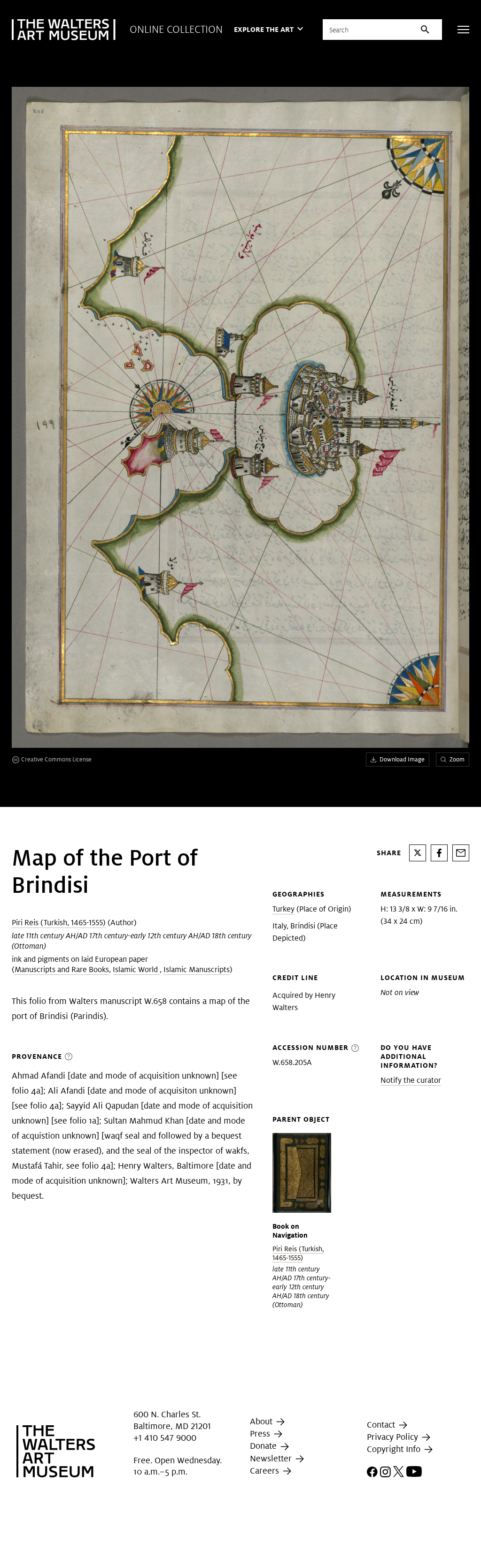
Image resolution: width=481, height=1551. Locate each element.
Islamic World (136, 969)
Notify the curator (410, 1080)
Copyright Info (395, 1449)
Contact (382, 1424)
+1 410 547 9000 (164, 1437)
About (262, 1421)
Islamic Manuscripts (196, 969)
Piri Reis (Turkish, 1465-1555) (59, 923)
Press (261, 1433)
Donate (264, 1445)
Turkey (283, 909)
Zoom (457, 759)
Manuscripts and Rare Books (62, 969)
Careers (265, 1470)
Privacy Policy (393, 1436)
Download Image (402, 759)
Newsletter (272, 1458)
